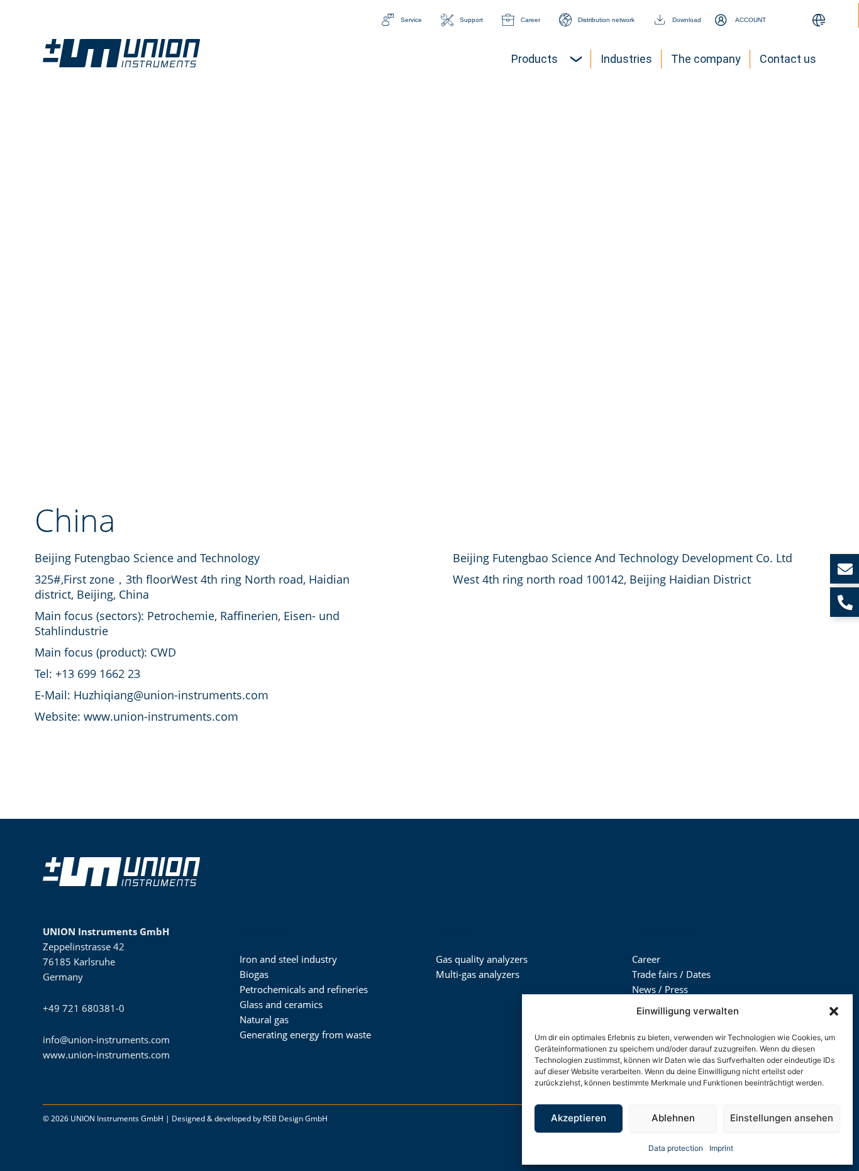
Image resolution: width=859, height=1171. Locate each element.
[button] (834, 1011)
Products (457, 931)
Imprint (721, 1148)
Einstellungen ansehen (781, 1118)
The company (663, 931)
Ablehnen (673, 1118)
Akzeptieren (578, 1118)
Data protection (675, 1148)
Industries (262, 931)
